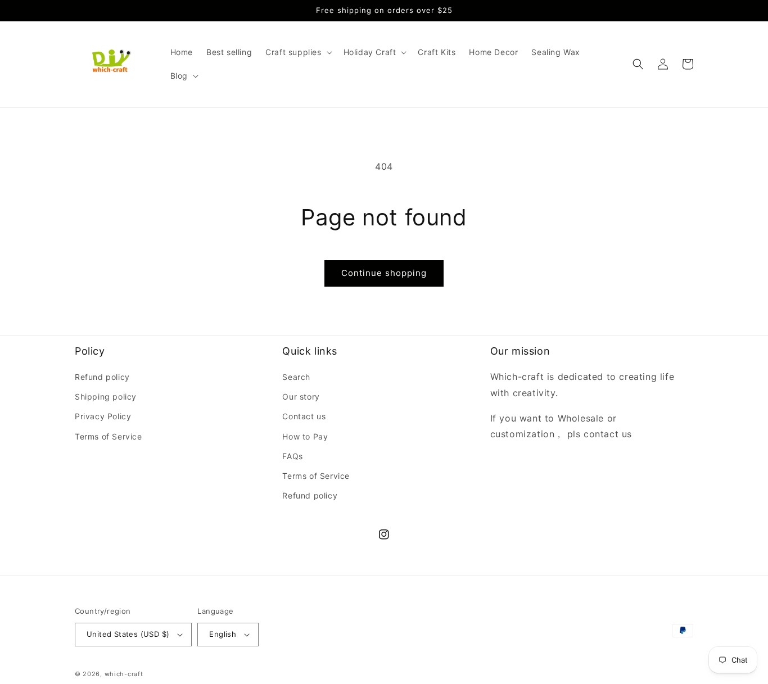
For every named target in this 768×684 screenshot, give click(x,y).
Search (296, 377)
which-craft (124, 674)
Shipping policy (106, 396)
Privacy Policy (103, 416)
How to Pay (305, 436)
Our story (300, 396)
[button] (297, 52)
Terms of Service (108, 436)
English (222, 633)
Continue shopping (384, 273)
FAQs (292, 456)
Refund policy (102, 377)
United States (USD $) (128, 633)
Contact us (304, 416)
